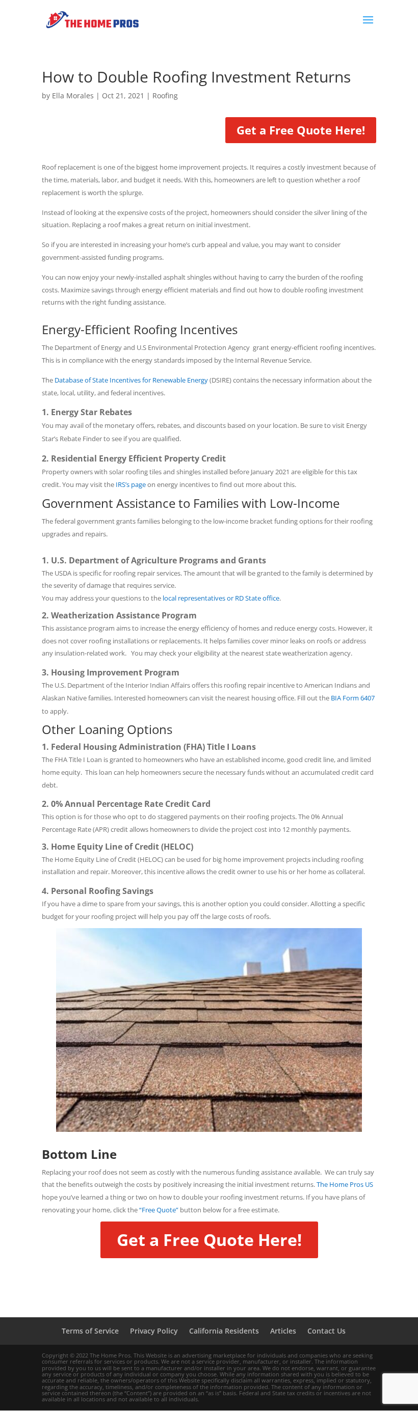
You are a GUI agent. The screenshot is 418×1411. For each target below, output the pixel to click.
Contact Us (326, 1331)
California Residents (224, 1331)
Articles (283, 1331)
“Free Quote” (158, 1209)
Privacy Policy (154, 1331)
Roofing (165, 95)
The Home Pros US (345, 1184)
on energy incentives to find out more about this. (206, 484)
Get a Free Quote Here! (301, 130)
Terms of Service (90, 1331)
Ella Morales (73, 95)
